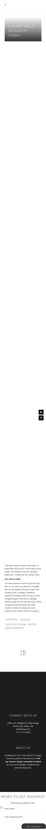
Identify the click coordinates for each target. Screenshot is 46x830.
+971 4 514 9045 (23, 732)
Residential (25, 619)
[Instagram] (41, 417)
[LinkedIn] (41, 412)
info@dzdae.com (23, 729)
